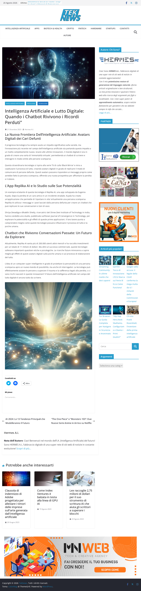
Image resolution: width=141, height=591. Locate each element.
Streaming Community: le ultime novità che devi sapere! (104, 273)
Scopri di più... (23, 448)
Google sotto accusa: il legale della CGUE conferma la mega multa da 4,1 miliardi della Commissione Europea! (132, 284)
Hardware (96, 28)
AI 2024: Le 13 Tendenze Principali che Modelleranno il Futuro (25, 421)
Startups (110, 28)
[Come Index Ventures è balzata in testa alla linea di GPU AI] (48, 473)
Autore (67, 35)
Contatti (124, 28)
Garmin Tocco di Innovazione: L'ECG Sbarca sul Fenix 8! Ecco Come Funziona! (119, 277)
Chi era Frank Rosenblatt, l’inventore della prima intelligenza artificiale (132, 326)
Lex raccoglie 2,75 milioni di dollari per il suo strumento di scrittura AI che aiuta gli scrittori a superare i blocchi (81, 502)
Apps (37, 28)
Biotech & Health (53, 28)
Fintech (82, 28)
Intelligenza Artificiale (17, 28)
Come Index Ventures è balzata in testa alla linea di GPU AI (47, 497)
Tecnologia (43, 103)
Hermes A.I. (29, 129)
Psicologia (31, 103)
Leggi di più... (105, 112)
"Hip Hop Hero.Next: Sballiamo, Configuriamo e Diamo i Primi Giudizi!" (118, 326)
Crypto (70, 28)
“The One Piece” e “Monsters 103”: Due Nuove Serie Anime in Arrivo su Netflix (71, 421)
